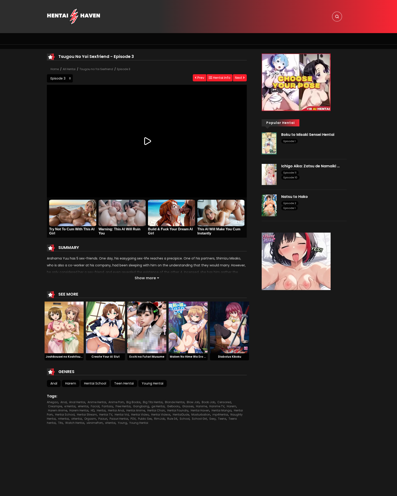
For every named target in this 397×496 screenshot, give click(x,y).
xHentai (110, 423)
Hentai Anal (116, 410)
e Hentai (70, 406)
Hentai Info (221, 77)
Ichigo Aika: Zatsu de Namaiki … (310, 166)
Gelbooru (173, 406)
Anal (53, 383)
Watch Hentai (74, 423)
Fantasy (107, 406)
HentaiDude (181, 414)
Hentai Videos (160, 414)
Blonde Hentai (174, 402)
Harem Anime (57, 410)
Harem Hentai (78, 410)
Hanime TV (216, 406)
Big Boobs (133, 402)
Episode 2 (290, 203)
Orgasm (90, 419)
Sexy (212, 419)
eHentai (83, 406)
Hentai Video (140, 414)
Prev (200, 77)
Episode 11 (290, 172)
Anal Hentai (77, 402)
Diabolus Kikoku (229, 357)
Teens (222, 419)
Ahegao (52, 402)
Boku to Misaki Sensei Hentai (307, 134)
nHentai (63, 419)
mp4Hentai (220, 414)
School (185, 419)
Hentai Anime (135, 410)
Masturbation (200, 414)
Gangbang (141, 406)
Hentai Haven (200, 410)
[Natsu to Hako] (269, 205)
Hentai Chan (156, 410)
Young (122, 423)
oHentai (76, 419)
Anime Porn (116, 402)
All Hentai (69, 69)
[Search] (337, 16)
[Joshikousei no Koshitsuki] (64, 327)
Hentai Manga (222, 410)
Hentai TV (105, 414)
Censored (224, 402)
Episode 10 (290, 177)
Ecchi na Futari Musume (146, 357)
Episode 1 (289, 141)
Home (55, 69)
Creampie (55, 406)
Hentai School (95, 383)
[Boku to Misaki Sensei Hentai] (269, 143)
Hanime (201, 406)
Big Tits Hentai (153, 402)
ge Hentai (158, 406)
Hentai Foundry (177, 410)
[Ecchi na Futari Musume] (146, 327)
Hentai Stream (87, 414)
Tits (60, 423)
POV (133, 419)
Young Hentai (152, 383)
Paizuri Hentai (119, 419)
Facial (95, 406)
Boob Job (208, 402)
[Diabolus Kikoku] (229, 327)
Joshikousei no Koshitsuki (64, 357)
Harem (70, 383)
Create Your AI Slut (105, 357)
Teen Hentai (124, 383)
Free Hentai (123, 406)
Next (239, 77)
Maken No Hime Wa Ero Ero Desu (193, 357)
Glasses (188, 406)
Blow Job (193, 402)
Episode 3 (123, 69)
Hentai (101, 410)
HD (92, 410)
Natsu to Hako (294, 196)
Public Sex (145, 419)
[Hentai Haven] (73, 16)
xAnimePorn (95, 423)
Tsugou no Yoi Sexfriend (96, 69)
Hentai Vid (122, 414)
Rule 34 (172, 419)
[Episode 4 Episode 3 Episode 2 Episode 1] (60, 78)
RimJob (159, 419)
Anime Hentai (97, 402)
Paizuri (102, 419)
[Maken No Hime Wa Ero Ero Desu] (188, 327)
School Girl (199, 419)
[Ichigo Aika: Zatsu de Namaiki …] (269, 174)
